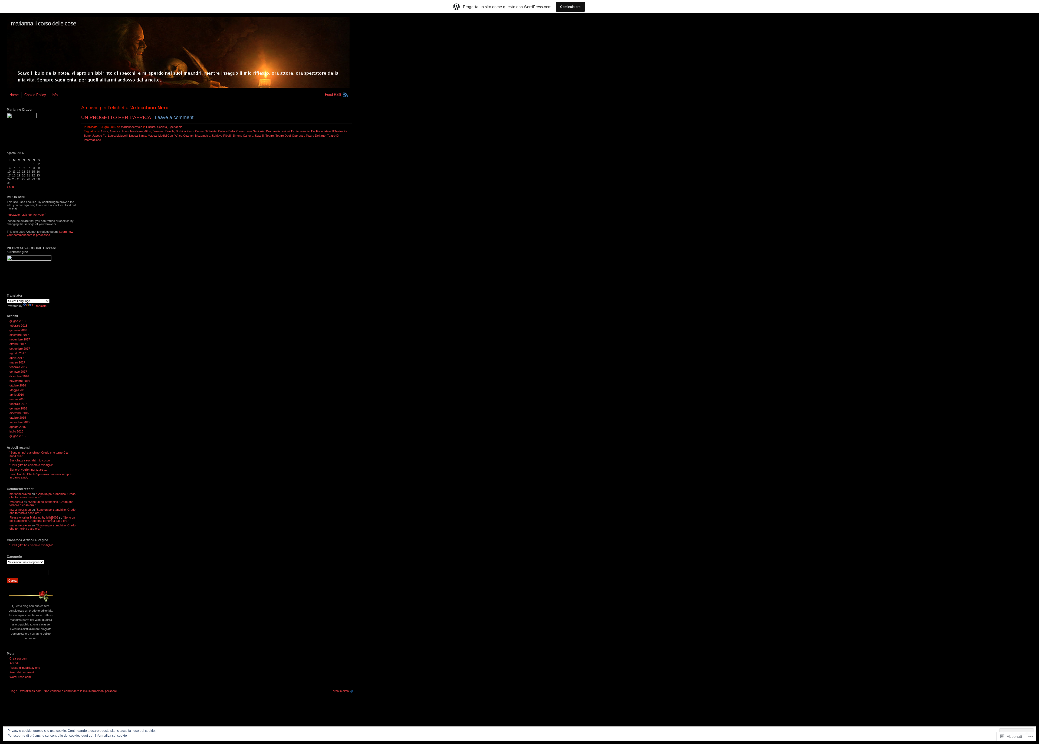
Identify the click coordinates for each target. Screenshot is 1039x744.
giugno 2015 (17, 436)
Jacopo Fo (99, 135)
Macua (152, 135)
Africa (104, 131)
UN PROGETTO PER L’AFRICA (116, 117)
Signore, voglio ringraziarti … (28, 469)
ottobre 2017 (17, 344)
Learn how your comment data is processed (40, 233)
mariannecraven (131, 127)
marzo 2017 (17, 362)
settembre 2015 (19, 422)
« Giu (10, 186)
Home (14, 95)
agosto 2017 (17, 353)
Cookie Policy (35, 95)
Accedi (13, 663)
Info (55, 95)
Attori (147, 131)
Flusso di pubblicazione (24, 667)
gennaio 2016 (18, 408)
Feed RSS (333, 95)
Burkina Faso (184, 131)
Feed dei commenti (21, 672)
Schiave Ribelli (221, 135)
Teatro (269, 135)
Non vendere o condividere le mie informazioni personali (80, 691)
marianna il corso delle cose (43, 23)
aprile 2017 (16, 357)
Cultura (151, 127)
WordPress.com (20, 677)
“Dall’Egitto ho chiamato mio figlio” (31, 465)
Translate (40, 305)
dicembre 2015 (19, 413)
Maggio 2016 (17, 390)
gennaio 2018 (18, 330)
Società (162, 127)
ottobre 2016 (17, 385)
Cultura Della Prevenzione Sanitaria (241, 131)
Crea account (18, 658)
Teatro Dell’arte (315, 135)
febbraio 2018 (18, 325)
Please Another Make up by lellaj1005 (33, 517)
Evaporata (16, 501)
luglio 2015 (16, 431)
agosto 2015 (17, 426)
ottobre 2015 (17, 417)
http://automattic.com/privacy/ (26, 214)
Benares (158, 131)
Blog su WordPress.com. (25, 691)
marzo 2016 (17, 399)
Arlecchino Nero (132, 131)
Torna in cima (340, 691)
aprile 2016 (16, 394)
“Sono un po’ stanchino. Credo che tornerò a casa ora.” (42, 519)
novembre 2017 (19, 339)
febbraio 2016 (18, 403)
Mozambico (202, 135)
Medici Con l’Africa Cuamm (175, 135)
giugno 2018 (17, 321)
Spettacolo (175, 127)
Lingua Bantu (137, 135)
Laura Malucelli (117, 135)
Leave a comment (174, 117)
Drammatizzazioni (278, 131)
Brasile (169, 131)
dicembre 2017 (19, 334)
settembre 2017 (19, 348)
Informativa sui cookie (111, 736)
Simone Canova (242, 135)
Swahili (259, 135)
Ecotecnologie (300, 131)
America (115, 131)
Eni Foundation (321, 131)
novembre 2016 (19, 380)
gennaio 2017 (18, 371)
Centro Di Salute (205, 131)
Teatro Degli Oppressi (289, 135)
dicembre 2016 (19, 376)
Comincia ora (570, 7)
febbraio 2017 (18, 367)
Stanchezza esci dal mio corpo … (31, 460)
